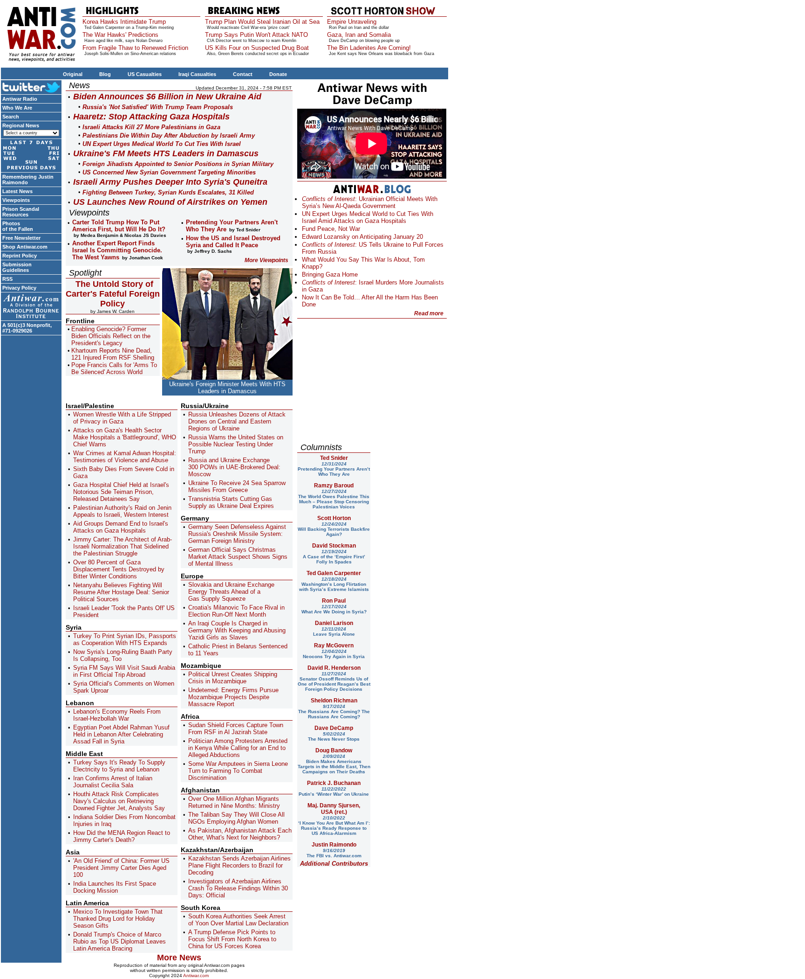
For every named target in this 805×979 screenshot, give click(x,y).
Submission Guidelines (17, 267)
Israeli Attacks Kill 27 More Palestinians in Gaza (151, 127)
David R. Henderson (334, 668)
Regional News (20, 125)
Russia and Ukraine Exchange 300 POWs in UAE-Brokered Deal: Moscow (234, 467)
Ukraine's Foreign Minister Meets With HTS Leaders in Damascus (227, 388)
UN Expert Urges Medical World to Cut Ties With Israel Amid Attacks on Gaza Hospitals (367, 217)
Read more (428, 313)
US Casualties (145, 74)
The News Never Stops (334, 736)
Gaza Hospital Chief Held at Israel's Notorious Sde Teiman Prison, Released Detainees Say (121, 491)
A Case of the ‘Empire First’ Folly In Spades (334, 556)
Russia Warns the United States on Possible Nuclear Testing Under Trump (235, 444)
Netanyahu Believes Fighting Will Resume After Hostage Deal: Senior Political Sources (121, 592)
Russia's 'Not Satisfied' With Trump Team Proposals (157, 107)
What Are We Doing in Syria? (334, 609)
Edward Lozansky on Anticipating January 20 (362, 236)
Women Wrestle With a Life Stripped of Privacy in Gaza (122, 418)
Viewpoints (16, 200)
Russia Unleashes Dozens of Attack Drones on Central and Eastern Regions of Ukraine (237, 421)
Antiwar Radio (19, 99)
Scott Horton (334, 518)
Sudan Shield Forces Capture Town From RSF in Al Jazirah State (235, 729)
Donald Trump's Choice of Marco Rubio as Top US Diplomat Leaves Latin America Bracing (119, 941)
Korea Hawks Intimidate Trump (124, 21)
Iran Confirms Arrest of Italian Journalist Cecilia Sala (112, 782)
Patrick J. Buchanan (334, 783)
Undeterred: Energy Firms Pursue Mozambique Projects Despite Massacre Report (233, 697)
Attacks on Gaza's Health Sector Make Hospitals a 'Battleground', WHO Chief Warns (124, 437)
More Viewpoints (266, 260)
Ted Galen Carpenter (334, 573)
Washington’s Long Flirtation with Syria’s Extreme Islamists (334, 584)
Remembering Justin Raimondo (28, 179)
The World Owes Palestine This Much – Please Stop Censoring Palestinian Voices (333, 499)
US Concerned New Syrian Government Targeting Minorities (169, 172)
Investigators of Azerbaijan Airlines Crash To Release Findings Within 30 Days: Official (238, 888)
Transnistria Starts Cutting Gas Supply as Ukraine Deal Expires (231, 502)
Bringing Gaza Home (330, 274)
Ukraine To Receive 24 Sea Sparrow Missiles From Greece (237, 486)
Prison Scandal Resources (20, 211)
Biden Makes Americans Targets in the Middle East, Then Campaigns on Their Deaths (334, 764)
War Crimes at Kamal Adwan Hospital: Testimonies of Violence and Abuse (124, 457)
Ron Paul (334, 600)
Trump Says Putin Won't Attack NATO (256, 34)
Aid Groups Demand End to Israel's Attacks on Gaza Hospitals (120, 527)
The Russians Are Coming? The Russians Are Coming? (334, 711)
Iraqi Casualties (197, 74)
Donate (278, 74)
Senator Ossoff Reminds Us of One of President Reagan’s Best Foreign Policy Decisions (334, 681)
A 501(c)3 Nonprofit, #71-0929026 (27, 327)
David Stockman (334, 545)
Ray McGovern (334, 645)
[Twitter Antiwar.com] (31, 86)
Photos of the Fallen (17, 226)
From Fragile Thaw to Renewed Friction (135, 47)
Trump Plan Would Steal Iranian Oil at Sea (262, 21)
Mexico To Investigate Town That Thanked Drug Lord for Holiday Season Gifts (118, 918)
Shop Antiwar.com (25, 247)
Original (72, 74)
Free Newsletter (21, 238)
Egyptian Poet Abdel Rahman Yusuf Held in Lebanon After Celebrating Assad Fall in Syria (121, 734)
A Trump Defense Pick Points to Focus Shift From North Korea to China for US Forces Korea (232, 939)
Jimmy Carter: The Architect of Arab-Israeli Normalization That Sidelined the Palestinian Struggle (122, 546)
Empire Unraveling (351, 21)
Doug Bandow (333, 750)
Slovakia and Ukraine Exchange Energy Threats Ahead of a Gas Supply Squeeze (231, 591)
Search (10, 116)
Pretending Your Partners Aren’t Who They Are (334, 469)
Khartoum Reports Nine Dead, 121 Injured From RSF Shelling (112, 354)
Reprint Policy (19, 255)
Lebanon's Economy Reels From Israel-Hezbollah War (117, 715)
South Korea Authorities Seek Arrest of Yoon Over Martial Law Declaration (238, 920)
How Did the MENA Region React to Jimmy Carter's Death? (121, 836)
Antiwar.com (196, 975)
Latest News (17, 191)
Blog (105, 74)
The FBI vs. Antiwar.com (334, 853)
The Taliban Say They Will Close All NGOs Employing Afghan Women (236, 818)
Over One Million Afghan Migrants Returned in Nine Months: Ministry (234, 802)
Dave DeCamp (333, 728)
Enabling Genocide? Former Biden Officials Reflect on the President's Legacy (110, 336)
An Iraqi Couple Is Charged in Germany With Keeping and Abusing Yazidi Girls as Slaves (237, 630)
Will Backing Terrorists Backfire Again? (334, 529)
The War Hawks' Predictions (120, 34)
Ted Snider (334, 458)
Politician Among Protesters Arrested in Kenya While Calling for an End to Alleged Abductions (237, 747)
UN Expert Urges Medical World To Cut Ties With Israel (161, 143)
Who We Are (17, 108)
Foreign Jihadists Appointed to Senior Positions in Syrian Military (177, 163)
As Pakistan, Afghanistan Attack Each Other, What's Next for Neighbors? (240, 834)
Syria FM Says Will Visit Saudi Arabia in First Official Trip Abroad (124, 671)
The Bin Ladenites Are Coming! (369, 47)
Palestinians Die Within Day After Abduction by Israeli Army (168, 135)
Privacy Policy (19, 288)
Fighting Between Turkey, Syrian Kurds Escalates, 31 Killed (168, 192)
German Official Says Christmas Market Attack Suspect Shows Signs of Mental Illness (237, 556)
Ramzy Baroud (334, 485)
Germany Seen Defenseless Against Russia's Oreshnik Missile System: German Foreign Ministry (237, 533)
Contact (242, 74)
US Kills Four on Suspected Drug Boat (257, 47)
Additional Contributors (334, 863)
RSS (7, 279)
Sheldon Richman (334, 700)
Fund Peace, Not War (331, 228)
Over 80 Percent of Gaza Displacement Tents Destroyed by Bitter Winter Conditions (118, 569)
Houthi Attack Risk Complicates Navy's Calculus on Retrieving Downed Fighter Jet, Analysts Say (119, 801)
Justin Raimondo (334, 844)
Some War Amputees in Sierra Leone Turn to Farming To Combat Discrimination (238, 770)
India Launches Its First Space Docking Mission (114, 887)
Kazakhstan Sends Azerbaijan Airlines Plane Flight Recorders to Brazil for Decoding (239, 865)
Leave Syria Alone (334, 631)
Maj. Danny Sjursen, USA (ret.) (333, 808)
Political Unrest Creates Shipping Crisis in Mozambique (232, 678)
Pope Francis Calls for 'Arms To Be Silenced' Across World (114, 368)
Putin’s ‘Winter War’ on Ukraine (334, 791)
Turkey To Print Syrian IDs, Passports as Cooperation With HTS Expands (124, 639)
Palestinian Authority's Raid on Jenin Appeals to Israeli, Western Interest (122, 511)
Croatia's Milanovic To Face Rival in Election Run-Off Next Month (236, 611)
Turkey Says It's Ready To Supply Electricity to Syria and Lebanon (119, 766)
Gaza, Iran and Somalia (359, 34)
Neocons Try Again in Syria (334, 654)
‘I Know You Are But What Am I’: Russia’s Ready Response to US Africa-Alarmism (334, 825)
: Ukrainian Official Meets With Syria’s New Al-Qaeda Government (369, 202)
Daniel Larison (334, 623)
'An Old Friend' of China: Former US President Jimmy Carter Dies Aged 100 (121, 867)
